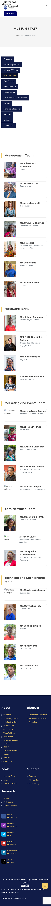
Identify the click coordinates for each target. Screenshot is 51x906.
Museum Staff (10, 76)
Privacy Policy (7, 898)
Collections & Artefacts (38, 715)
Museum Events (9, 776)
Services (7, 114)
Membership (34, 780)
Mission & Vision (11, 70)
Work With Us (10, 87)
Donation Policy (20, 898)
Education (33, 722)
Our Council (9, 81)
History (7, 103)
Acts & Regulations (11, 65)
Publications (8, 802)
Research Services (10, 806)
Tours (5, 780)
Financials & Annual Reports (15, 98)
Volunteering (34, 783)
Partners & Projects (12, 109)
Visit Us (7, 120)
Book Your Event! (10, 783)
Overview (8, 59)
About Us (19, 36)
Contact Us (8, 125)
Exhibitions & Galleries (38, 718)
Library (6, 798)
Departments (9, 92)
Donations (33, 776)
